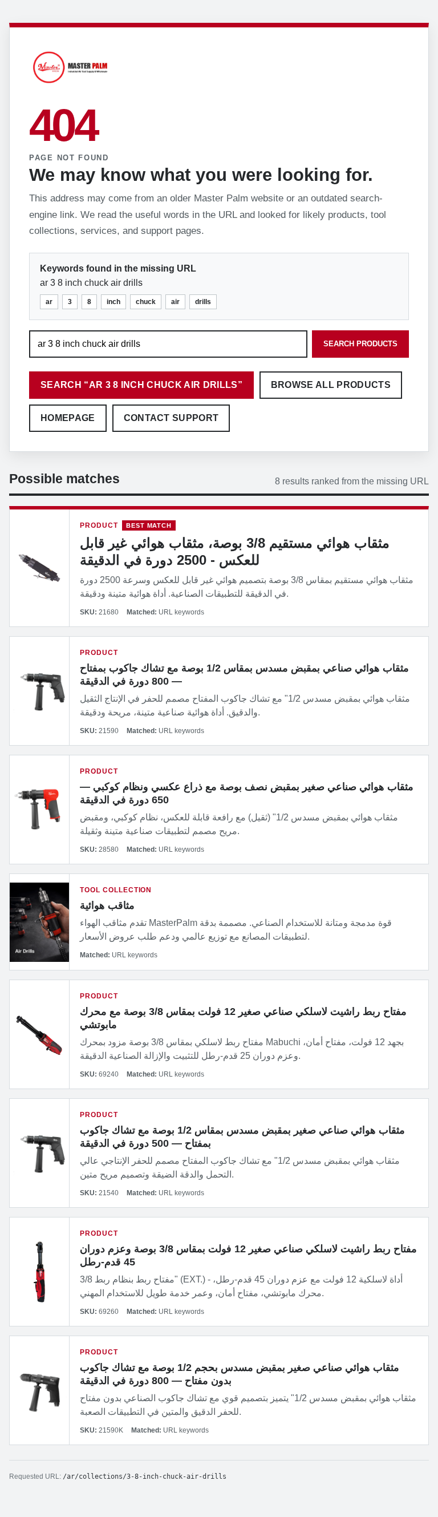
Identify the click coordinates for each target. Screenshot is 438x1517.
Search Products (360, 343)
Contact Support (171, 418)
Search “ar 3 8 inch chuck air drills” (141, 385)
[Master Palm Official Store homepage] (70, 85)
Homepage (67, 418)
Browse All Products (331, 385)
